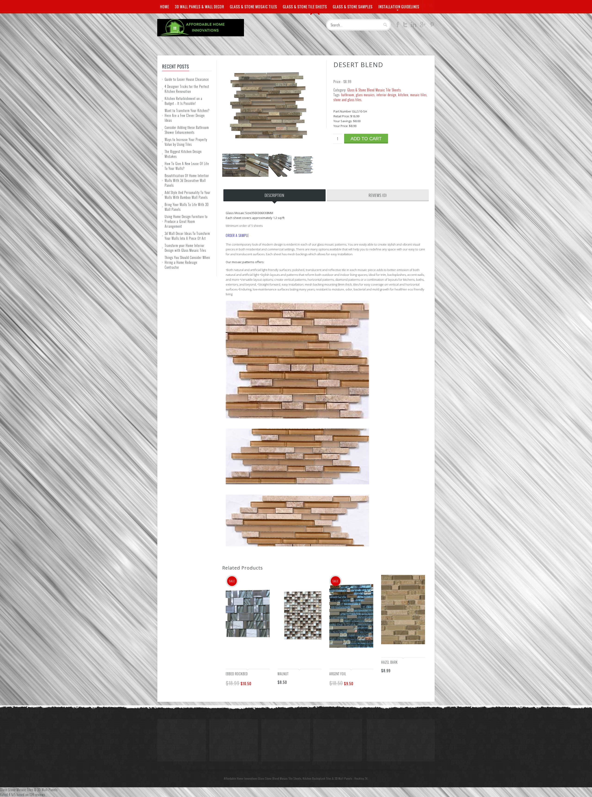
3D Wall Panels (343, 778)
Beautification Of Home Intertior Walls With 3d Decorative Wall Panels (187, 180)
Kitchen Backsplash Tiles (317, 778)
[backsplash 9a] (268, 151)
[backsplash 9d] (280, 175)
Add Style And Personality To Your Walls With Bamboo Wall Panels (187, 195)
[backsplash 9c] (256, 175)
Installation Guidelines (398, 6)
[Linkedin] (413, 25)
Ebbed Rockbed (237, 673)
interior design (386, 94)
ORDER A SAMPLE (237, 235)
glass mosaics (365, 94)
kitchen (403, 94)
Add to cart (366, 138)
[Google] (423, 25)
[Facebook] (398, 25)
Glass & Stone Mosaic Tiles (253, 6)
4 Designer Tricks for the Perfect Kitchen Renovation (187, 89)
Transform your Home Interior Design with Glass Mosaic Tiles (185, 248)
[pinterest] (432, 25)
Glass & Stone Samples (353, 6)
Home (164, 6)
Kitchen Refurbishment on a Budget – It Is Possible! (183, 101)
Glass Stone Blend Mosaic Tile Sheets (279, 778)
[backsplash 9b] (233, 175)
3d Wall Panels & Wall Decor (199, 6)
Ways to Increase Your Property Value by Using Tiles (186, 142)
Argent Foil (337, 673)
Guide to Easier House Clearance (187, 79)
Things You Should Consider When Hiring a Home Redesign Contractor (187, 262)
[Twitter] (405, 25)
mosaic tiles (418, 94)
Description (274, 195)
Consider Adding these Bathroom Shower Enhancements (187, 130)
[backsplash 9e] (303, 175)
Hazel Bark (389, 662)
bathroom (347, 94)
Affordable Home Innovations (240, 778)
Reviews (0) (378, 195)
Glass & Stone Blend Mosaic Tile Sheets (374, 89)
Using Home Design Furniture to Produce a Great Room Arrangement (186, 221)
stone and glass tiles (347, 99)
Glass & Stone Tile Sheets (305, 6)
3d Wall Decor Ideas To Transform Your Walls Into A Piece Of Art (187, 236)
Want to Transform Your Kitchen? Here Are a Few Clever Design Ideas (187, 115)
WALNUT (283, 673)
